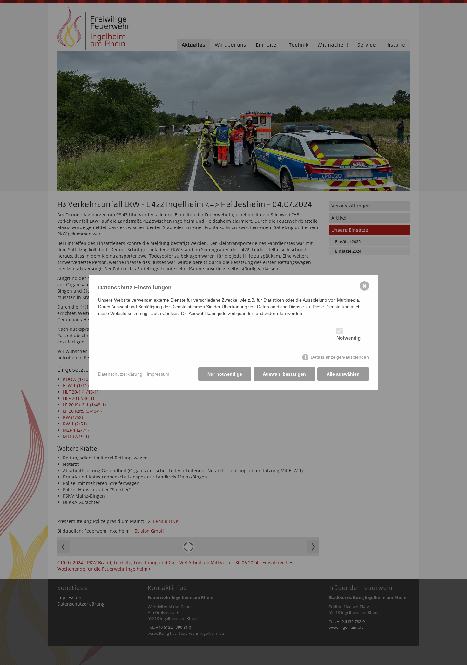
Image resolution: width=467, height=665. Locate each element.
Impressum (158, 374)
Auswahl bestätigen (284, 374)
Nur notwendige (224, 374)
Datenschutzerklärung (120, 374)
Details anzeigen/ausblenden (340, 357)
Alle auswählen (343, 374)
